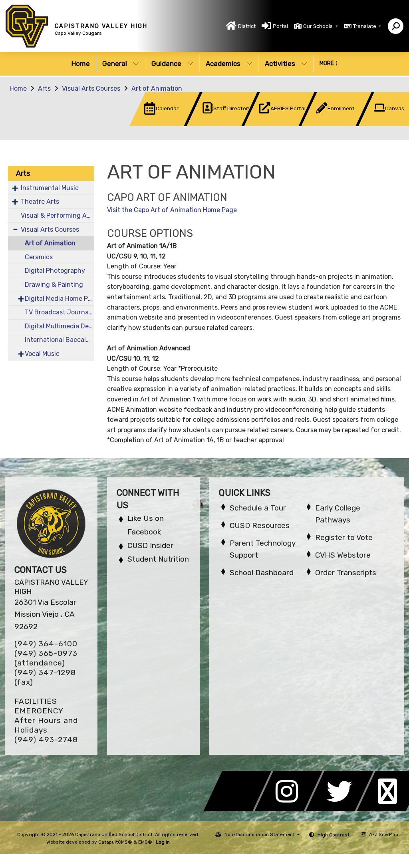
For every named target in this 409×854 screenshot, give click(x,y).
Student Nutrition (158, 559)
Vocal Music (42, 353)
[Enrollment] (324, 124)
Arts (44, 88)
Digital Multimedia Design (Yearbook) (59, 326)
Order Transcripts (345, 572)
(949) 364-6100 (45, 643)
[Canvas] (381, 124)
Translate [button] (365, 26)
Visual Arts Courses (91, 88)
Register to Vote (344, 537)
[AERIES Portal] (267, 124)
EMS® (145, 842)
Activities (280, 64)
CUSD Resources (260, 525)
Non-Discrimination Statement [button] (260, 834)
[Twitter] (341, 808)
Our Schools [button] (318, 26)
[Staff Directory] (210, 124)
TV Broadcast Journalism (59, 312)
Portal (280, 26)
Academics (223, 64)
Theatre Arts (40, 201)
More (327, 63)
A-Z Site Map (383, 834)
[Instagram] (290, 808)
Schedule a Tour (258, 507)
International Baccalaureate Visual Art (59, 340)
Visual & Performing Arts (57, 215)
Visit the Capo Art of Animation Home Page (172, 210)
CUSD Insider (150, 545)
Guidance (166, 64)
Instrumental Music (50, 188)
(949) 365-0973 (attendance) (45, 658)
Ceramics (39, 257)
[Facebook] (239, 808)
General (114, 64)
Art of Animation (156, 88)
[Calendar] (152, 124)
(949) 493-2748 (46, 739)
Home (80, 64)
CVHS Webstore (343, 555)
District (247, 26)
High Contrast (333, 835)
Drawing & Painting (54, 284)
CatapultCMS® (115, 842)
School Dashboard (262, 572)
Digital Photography (55, 270)
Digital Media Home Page (59, 298)
